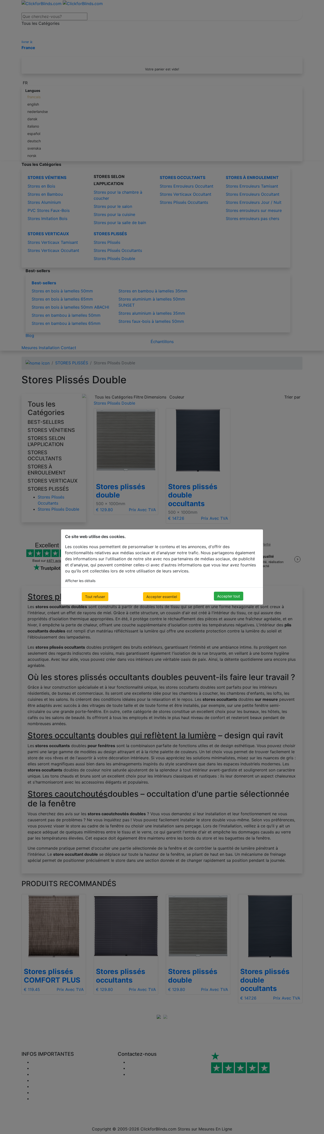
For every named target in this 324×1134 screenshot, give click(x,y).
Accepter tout (228, 596)
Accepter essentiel (161, 596)
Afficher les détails (80, 581)
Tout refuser (95, 596)
